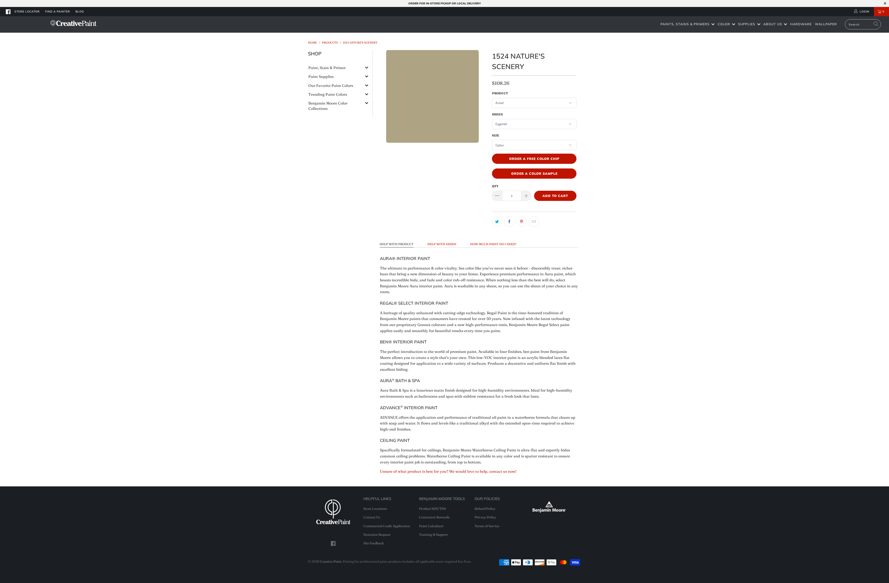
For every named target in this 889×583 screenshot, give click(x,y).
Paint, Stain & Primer (327, 67)
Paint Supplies (321, 76)
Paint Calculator (431, 526)
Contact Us (371, 517)
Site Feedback (373, 543)
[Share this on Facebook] (509, 221)
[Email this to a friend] (534, 221)
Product (500, 93)
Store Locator (27, 11)
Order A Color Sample (534, 173)
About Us (772, 24)
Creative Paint (330, 561)
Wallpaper (826, 24)
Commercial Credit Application (386, 526)
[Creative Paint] (73, 23)
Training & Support (433, 534)
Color (724, 24)
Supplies (746, 24)
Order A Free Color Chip (534, 159)
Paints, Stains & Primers (685, 24)
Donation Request (377, 534)
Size (495, 135)
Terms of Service (487, 526)
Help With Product (396, 244)
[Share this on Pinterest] (521, 221)
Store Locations (375, 509)
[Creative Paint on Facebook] (8, 11)
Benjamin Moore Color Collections (327, 106)
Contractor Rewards (434, 517)
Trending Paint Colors (327, 94)
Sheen (497, 114)
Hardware (801, 24)
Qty (495, 186)
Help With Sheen (441, 244)
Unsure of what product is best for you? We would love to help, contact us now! (448, 471)
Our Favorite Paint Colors (330, 85)
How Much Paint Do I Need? (493, 244)
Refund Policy (485, 509)
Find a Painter (57, 11)
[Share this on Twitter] (497, 221)
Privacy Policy (485, 517)
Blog (79, 11)
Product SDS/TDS (432, 509)
